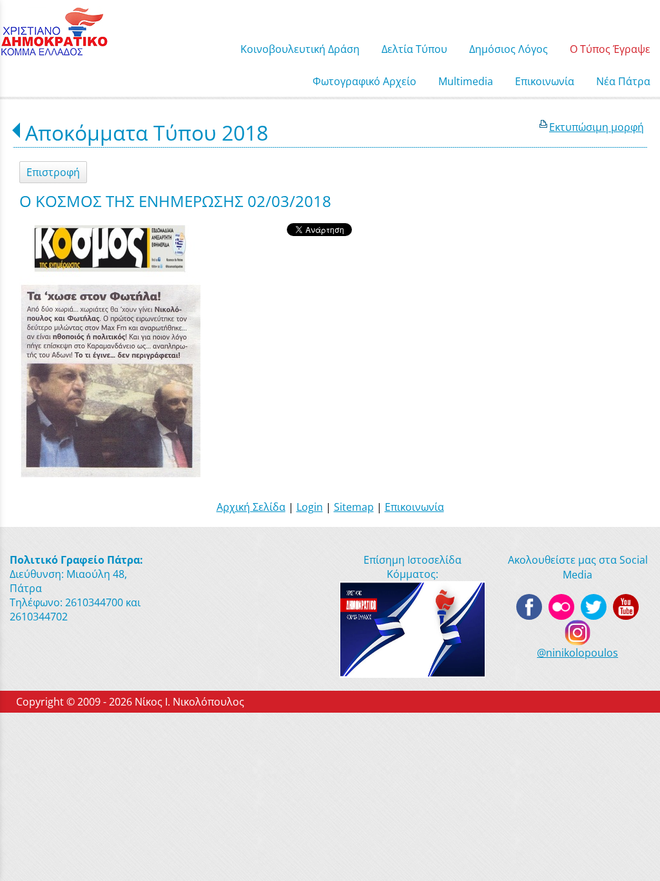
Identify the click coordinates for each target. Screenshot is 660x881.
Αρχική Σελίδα (251, 507)
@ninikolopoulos (577, 653)
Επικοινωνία (414, 507)
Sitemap (354, 507)
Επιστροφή (53, 172)
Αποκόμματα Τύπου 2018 (146, 132)
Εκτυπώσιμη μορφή (596, 127)
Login (309, 507)
